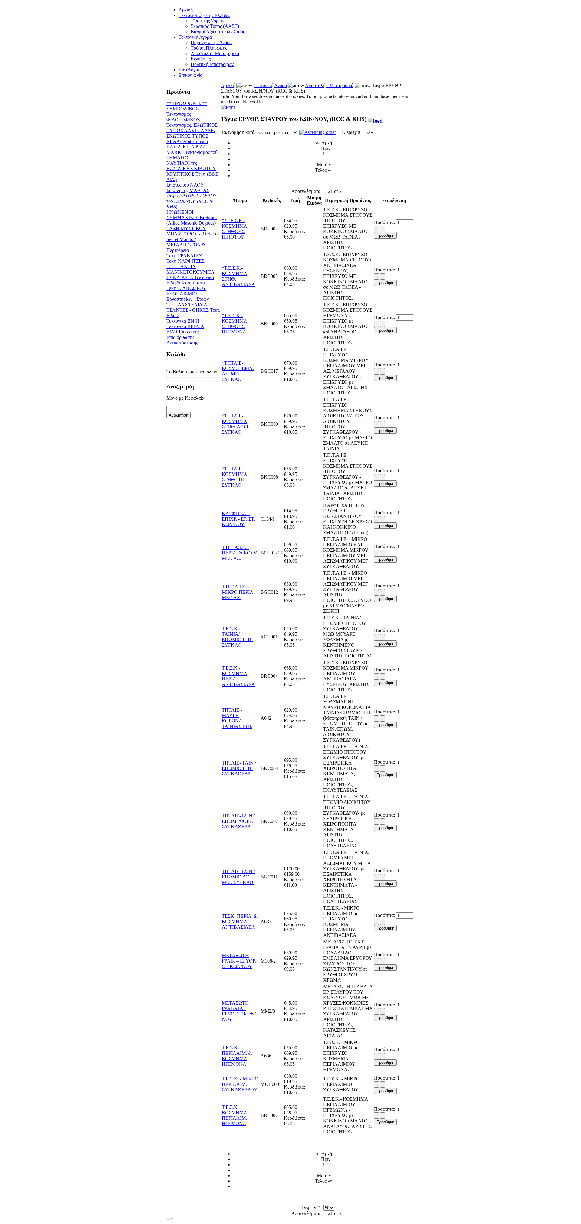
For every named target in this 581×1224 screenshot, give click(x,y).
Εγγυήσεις (201, 58)
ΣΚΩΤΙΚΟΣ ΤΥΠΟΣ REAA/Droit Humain (187, 138)
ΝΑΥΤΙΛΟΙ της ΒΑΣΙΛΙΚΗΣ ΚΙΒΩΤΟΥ (191, 166)
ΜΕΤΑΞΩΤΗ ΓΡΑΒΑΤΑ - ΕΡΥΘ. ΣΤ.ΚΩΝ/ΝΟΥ (239, 1011)
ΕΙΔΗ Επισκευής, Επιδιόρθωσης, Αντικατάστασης (183, 337)
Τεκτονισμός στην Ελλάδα (204, 15)
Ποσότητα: (385, 222)
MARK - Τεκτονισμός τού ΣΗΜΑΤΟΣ (192, 155)
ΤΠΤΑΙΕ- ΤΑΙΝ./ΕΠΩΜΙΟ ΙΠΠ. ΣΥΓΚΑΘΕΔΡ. (239, 768)
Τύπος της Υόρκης (208, 20)
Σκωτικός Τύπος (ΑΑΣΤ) (215, 26)
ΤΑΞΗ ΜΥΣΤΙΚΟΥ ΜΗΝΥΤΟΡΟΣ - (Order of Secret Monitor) (192, 234)
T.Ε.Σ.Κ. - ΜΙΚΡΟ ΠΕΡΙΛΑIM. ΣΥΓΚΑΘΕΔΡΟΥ (240, 1084)
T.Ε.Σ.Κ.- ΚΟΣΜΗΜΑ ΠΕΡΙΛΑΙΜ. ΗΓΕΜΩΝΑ (234, 1115)
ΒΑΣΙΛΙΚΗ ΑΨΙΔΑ (186, 146)
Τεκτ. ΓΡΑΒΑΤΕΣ (184, 255)
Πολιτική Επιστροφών (212, 64)
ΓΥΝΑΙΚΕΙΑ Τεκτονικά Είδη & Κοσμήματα (190, 280)
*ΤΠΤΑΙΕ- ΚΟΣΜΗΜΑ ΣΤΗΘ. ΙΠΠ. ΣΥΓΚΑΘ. (234, 477)
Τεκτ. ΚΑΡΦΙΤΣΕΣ (185, 261)
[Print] (228, 105)
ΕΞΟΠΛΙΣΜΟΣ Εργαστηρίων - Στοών (187, 296)
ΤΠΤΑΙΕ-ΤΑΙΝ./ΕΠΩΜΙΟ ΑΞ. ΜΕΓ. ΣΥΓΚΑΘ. (238, 877)
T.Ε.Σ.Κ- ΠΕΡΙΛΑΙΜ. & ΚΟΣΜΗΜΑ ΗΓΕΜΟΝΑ (237, 1056)
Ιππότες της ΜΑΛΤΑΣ (187, 190)
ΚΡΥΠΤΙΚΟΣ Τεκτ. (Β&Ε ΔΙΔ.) (192, 176)
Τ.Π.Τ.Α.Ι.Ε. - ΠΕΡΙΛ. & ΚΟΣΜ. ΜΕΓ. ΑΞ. (240, 553)
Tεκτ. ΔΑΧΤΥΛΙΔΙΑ (186, 304)
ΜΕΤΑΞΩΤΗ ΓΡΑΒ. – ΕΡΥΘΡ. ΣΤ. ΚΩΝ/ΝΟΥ (239, 961)
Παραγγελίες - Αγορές (212, 42)
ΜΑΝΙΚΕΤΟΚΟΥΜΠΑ (190, 271)
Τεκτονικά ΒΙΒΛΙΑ (185, 326)
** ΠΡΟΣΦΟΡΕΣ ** (186, 103)
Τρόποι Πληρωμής (209, 47)
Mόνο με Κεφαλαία (185, 398)
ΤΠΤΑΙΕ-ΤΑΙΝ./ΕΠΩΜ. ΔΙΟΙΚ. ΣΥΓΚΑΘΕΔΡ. (238, 821)
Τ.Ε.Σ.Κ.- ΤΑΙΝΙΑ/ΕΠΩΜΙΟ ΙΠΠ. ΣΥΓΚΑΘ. (237, 637)
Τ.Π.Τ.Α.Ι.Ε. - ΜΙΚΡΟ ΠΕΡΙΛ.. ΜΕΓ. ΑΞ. (239, 592)
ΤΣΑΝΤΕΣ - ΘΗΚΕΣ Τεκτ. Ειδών (193, 312)
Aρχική (186, 9)
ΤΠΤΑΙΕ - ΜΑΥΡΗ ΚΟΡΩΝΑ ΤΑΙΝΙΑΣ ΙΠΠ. (237, 718)
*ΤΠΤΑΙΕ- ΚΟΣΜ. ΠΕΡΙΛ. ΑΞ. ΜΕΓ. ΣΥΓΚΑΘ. (238, 371)
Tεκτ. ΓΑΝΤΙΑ (181, 266)
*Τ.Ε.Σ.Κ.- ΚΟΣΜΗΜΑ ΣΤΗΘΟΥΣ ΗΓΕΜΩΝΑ (234, 323)
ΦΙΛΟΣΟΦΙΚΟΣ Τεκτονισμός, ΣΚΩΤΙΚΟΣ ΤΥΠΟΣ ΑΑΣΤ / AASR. (192, 125)
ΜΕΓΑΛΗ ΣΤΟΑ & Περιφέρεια (185, 247)
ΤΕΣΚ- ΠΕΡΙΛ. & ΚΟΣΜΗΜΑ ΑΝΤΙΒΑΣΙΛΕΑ (240, 922)
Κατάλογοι (189, 69)
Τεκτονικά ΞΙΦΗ (182, 320)
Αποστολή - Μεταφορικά (215, 53)
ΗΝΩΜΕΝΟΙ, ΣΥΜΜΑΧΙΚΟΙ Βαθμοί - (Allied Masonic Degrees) (191, 217)
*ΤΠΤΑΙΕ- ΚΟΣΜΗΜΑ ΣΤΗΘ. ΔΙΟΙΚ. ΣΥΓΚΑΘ (236, 424)
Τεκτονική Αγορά (195, 37)
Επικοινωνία (190, 75)
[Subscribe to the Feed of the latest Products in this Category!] (375, 119)
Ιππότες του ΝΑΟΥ (185, 184)
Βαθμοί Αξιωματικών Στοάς (218, 31)
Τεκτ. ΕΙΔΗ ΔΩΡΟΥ (186, 288)
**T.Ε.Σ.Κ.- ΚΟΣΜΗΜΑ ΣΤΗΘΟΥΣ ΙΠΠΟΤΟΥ (234, 228)
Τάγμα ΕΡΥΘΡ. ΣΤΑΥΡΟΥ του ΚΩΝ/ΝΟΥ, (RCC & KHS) (191, 201)
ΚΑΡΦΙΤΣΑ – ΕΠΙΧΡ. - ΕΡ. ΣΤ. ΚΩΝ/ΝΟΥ (238, 519)
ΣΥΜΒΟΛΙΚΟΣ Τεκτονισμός (182, 111)
